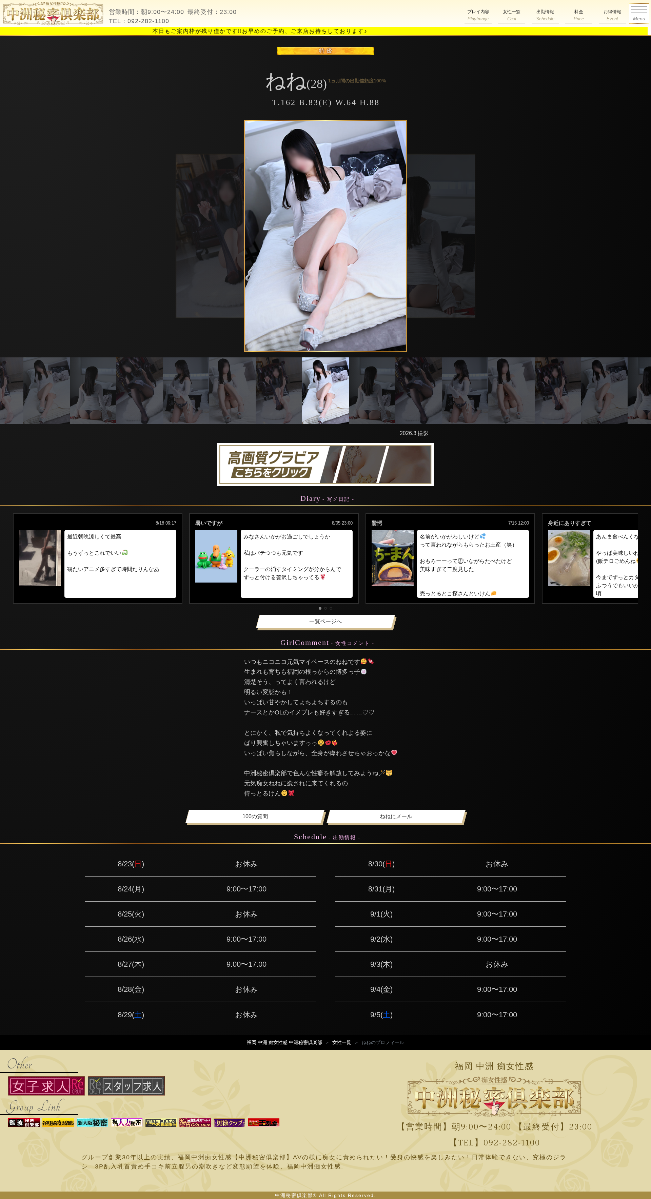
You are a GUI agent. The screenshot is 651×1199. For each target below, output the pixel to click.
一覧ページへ (325, 621)
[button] (320, 608)
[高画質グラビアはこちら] (325, 464)
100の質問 (255, 816)
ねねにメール (396, 816)
